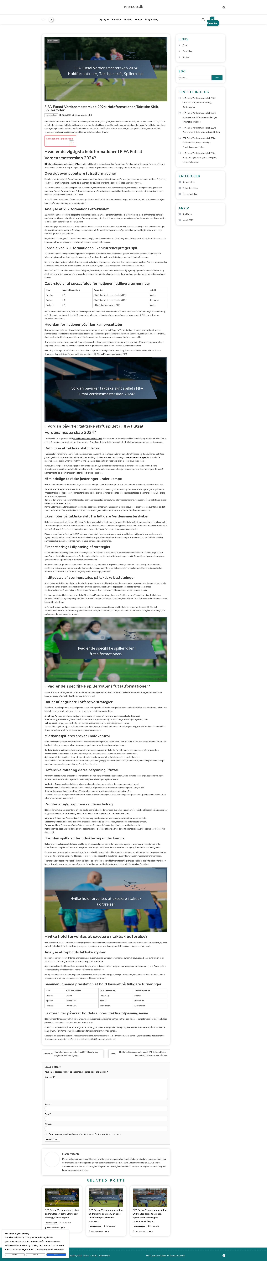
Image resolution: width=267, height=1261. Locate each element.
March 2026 (188, 220)
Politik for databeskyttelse (70, 1255)
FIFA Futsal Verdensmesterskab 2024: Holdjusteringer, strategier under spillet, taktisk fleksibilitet (200, 157)
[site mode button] (51, 19)
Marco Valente (81, 115)
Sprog (103, 19)
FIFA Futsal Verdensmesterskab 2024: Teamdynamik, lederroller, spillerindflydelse (201, 130)
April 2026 (187, 214)
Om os (139, 19)
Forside (116, 19)
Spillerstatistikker (190, 188)
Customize (15, 1254)
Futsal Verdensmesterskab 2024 (87, 439)
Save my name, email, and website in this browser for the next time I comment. (85, 1134)
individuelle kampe (67, 541)
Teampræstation (190, 194)
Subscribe (212, 23)
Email (48, 1114)
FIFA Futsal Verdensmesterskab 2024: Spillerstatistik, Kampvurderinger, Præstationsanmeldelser (199, 142)
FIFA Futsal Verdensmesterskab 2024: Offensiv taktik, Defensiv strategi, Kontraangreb (62, 1214)
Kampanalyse (51, 115)
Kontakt (128, 19)
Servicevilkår (104, 1255)
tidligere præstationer (152, 1036)
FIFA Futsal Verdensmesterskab (108, 354)
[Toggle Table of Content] (70, 142)
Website (48, 1124)
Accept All (56, 1254)
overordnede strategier (136, 457)
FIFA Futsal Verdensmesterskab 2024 (61, 164)
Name (48, 1104)
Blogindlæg (151, 19)
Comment (50, 1077)
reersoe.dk (133, 6)
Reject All (36, 1254)
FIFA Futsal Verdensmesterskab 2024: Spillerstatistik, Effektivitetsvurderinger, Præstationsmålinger (200, 117)
